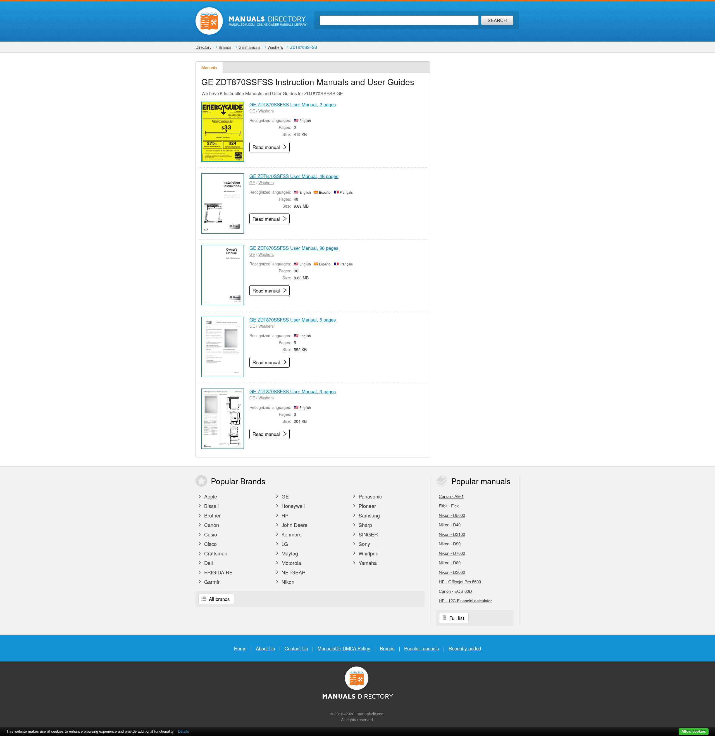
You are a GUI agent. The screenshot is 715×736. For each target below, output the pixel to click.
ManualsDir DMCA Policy (344, 648)
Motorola (290, 562)
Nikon (287, 581)
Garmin (212, 581)
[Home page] (209, 21)
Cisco (210, 543)
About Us (265, 648)
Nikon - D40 (450, 525)
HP (284, 515)
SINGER (367, 534)
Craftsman (215, 553)
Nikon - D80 (450, 562)
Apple (210, 496)
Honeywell (292, 505)
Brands (387, 648)
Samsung (368, 515)
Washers (266, 111)
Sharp (364, 524)
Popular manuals (421, 648)
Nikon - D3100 (452, 534)
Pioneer (366, 505)
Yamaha (367, 562)
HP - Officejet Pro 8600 (460, 581)
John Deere (294, 524)
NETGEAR (293, 572)
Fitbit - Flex (449, 506)
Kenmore (291, 534)
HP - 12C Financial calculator (465, 600)
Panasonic (369, 496)
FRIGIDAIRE (218, 572)
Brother (212, 515)
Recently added (465, 648)
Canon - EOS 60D (455, 591)
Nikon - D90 (450, 543)
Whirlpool (368, 553)
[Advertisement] (477, 145)
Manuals (209, 67)
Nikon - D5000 (452, 515)
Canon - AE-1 (451, 496)
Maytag (289, 553)
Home (240, 648)
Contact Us (296, 648)
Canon (211, 524)
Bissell (211, 505)
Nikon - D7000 (452, 553)
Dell (208, 562)
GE (252, 111)
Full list (456, 617)
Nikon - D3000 (452, 572)
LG (284, 543)
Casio (210, 534)
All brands (219, 598)
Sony (363, 543)
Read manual (266, 146)
